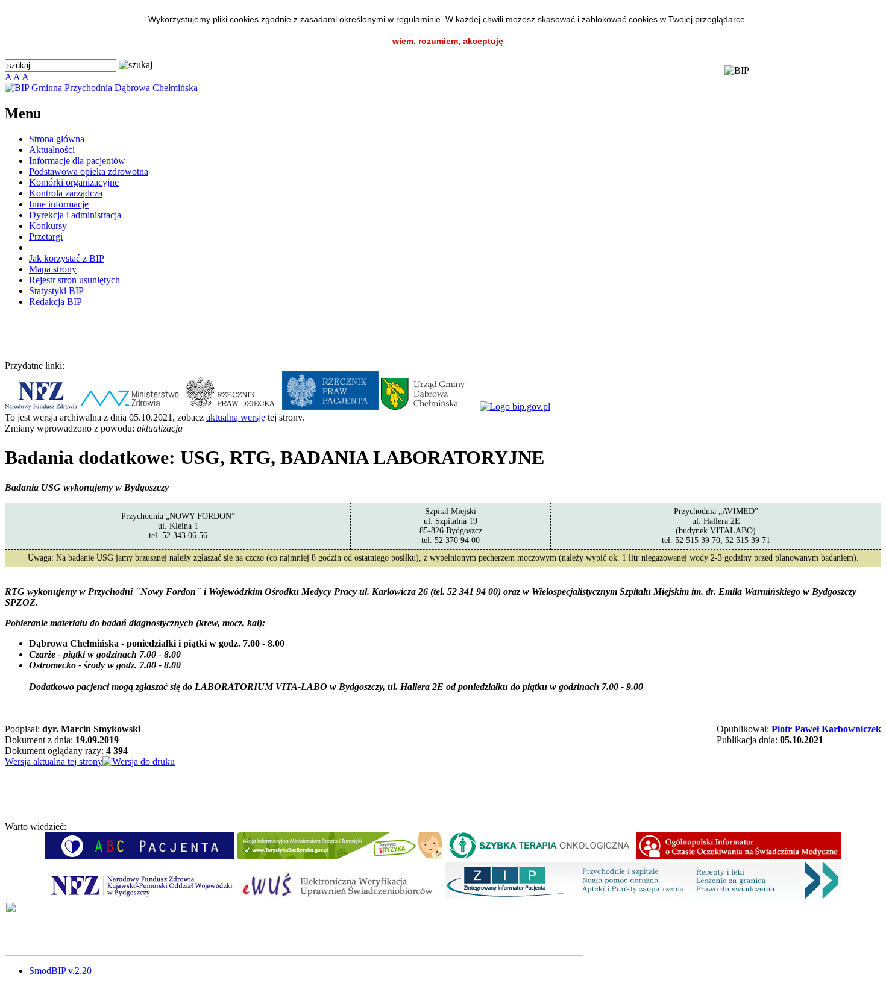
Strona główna (56, 139)
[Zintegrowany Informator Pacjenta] (643, 896)
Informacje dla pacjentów (77, 160)
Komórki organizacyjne (74, 182)
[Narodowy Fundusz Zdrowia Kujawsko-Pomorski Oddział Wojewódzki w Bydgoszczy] (140, 896)
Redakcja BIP (55, 302)
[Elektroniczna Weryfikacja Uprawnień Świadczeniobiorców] (339, 896)
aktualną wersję (235, 417)
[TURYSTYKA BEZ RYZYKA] (339, 856)
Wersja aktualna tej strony (53, 761)
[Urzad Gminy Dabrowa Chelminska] (429, 406)
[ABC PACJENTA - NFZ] (139, 856)
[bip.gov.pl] (515, 406)
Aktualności (52, 150)
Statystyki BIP (56, 291)
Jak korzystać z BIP (66, 258)
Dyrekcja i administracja (75, 215)
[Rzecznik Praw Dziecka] (231, 406)
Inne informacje (59, 204)
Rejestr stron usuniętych (74, 280)
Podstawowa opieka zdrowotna (88, 171)
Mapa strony (53, 269)
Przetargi (46, 236)
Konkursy (48, 226)
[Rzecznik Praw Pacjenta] (330, 406)
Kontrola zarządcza (65, 193)
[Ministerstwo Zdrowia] (130, 406)
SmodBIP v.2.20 (60, 971)
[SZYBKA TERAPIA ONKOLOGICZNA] (538, 856)
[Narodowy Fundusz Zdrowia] (41, 406)
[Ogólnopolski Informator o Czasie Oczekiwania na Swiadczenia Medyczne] (738, 856)
